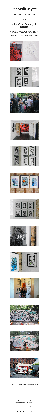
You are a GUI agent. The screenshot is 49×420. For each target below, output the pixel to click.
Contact (36, 407)
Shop (29, 14)
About (33, 14)
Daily (25, 14)
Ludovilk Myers (24, 9)
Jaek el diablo (27, 35)
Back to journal (24, 393)
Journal (20, 14)
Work (15, 14)
